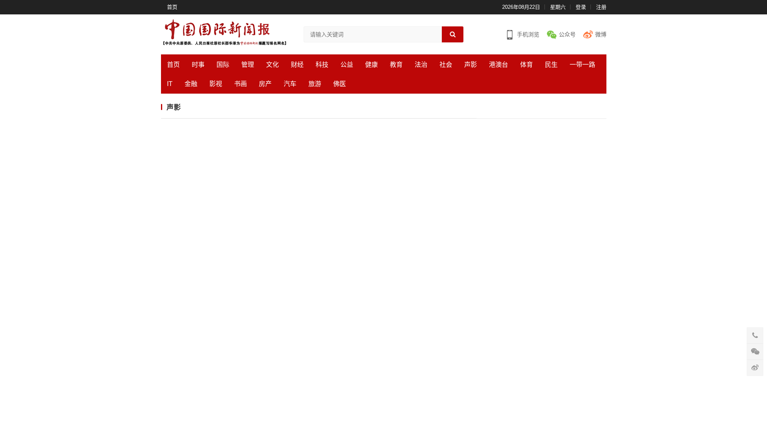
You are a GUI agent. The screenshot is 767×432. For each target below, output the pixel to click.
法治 (421, 64)
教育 (396, 64)
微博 (600, 34)
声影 (470, 64)
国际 (223, 64)
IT (170, 83)
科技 (322, 64)
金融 (191, 83)
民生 (551, 64)
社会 (445, 64)
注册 (601, 7)
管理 (247, 64)
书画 (240, 83)
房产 (265, 83)
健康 (371, 64)
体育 (526, 64)
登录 (581, 7)
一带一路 (582, 64)
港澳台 (498, 64)
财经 (297, 64)
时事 (198, 64)
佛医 (339, 83)
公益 (346, 64)
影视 (215, 83)
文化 (272, 64)
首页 (172, 7)
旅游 (314, 83)
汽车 (290, 83)
